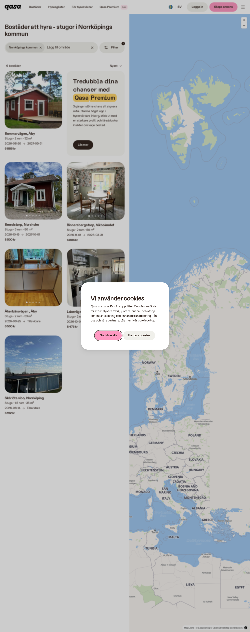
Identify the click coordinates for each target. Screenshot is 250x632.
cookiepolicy (146, 321)
